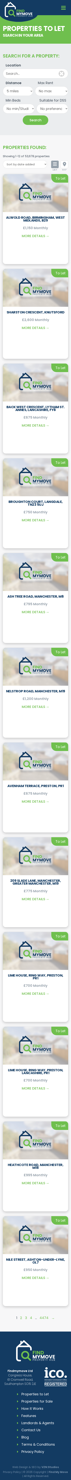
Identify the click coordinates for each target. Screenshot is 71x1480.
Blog (25, 1437)
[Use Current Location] (61, 73)
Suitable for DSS (52, 100)
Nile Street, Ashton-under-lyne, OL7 (35, 1261)
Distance (13, 82)
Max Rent (45, 82)
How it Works (32, 1408)
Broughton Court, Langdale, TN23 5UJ (36, 503)
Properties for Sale (37, 1401)
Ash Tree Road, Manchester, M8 (35, 596)
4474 (44, 1317)
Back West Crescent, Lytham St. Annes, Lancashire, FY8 (35, 408)
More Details (33, 236)
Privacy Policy (32, 1451)
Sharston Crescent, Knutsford (36, 312)
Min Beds (13, 100)
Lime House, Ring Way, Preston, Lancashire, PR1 (35, 1071)
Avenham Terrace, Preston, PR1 (35, 785)
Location (13, 65)
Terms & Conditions (38, 1444)
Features (28, 1415)
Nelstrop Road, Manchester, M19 (35, 691)
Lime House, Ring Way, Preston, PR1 (35, 977)
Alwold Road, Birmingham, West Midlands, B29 (35, 219)
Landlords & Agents (37, 1423)
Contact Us (31, 1430)
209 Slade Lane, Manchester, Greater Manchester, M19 (35, 882)
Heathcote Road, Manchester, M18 (35, 1166)
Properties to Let (35, 1394)
